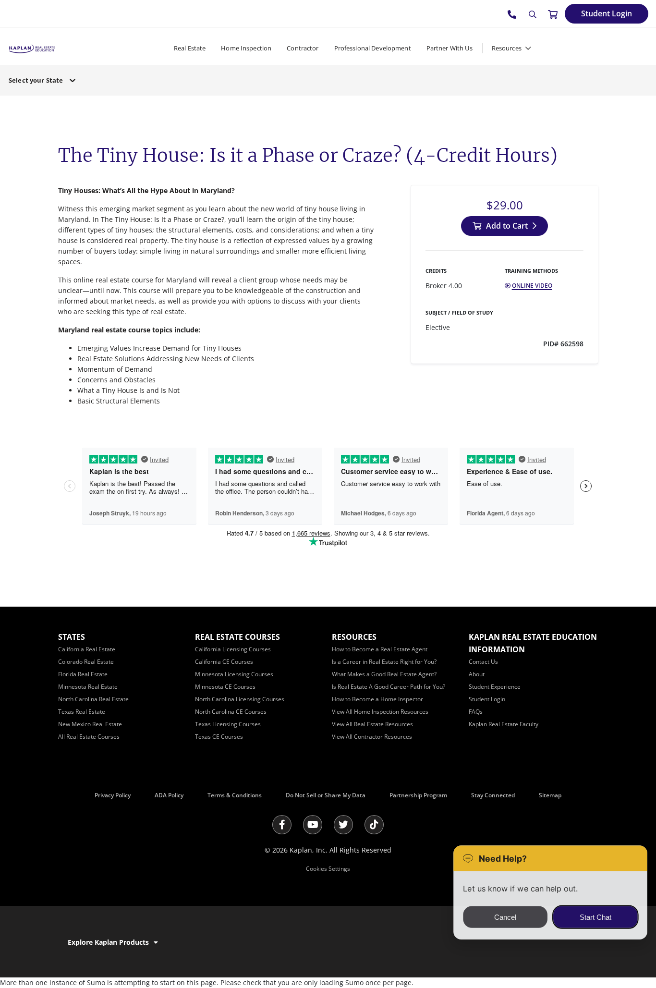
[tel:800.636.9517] (512, 14)
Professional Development (372, 48)
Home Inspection (246, 48)
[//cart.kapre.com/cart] (553, 14)
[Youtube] (312, 824)
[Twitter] (343, 824)
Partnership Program (418, 795)
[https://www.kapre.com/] (32, 47)
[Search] (532, 14)
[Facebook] (282, 824)
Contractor (302, 48)
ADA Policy (169, 795)
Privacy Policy (113, 795)
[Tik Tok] (374, 824)
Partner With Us (449, 48)
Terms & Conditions (234, 795)
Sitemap (550, 795)
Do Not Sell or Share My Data (325, 795)
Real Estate (190, 48)
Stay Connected (493, 795)
